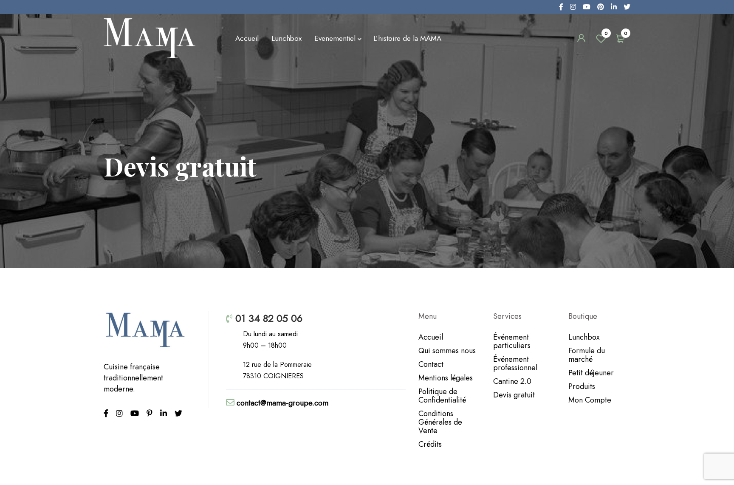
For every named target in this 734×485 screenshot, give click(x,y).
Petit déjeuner (591, 372)
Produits (581, 386)
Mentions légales (445, 377)
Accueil (430, 337)
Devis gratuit (514, 394)
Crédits (430, 444)
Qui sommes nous (447, 350)
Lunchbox (584, 337)
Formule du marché (586, 355)
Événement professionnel (515, 363)
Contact (430, 364)
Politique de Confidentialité (442, 396)
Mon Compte (589, 400)
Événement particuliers (512, 341)
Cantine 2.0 (512, 381)
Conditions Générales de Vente (440, 422)
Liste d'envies (606, 33)
